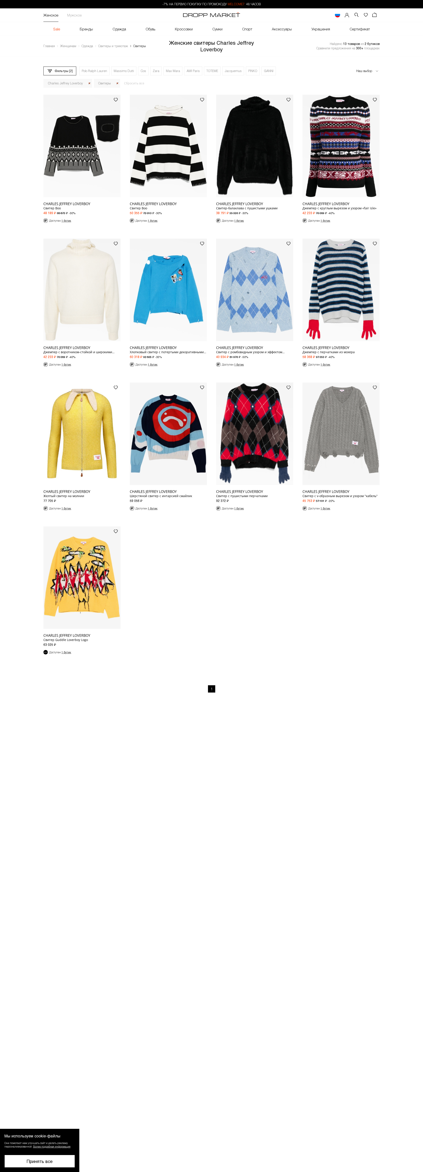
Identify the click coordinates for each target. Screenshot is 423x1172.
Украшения (321, 29)
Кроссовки (184, 29)
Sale (56, 29)
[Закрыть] (89, 83)
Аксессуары (282, 29)
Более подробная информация (51, 1146)
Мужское (74, 15)
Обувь (150, 29)
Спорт (247, 29)
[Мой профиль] (347, 15)
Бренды (86, 29)
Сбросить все (134, 83)
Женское (50, 15)
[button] (39, 1150)
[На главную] (211, 15)
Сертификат (360, 29)
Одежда (119, 29)
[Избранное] (365, 15)
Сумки (217, 29)
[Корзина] (375, 15)
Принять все (40, 1161)
